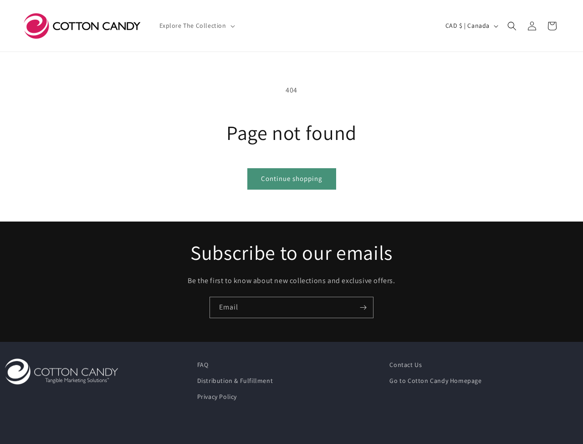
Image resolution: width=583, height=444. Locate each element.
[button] (196, 25)
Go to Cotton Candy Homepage (435, 381)
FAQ (203, 365)
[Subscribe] (363, 307)
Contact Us (405, 365)
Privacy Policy (217, 396)
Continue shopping (291, 178)
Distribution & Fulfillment (235, 381)
